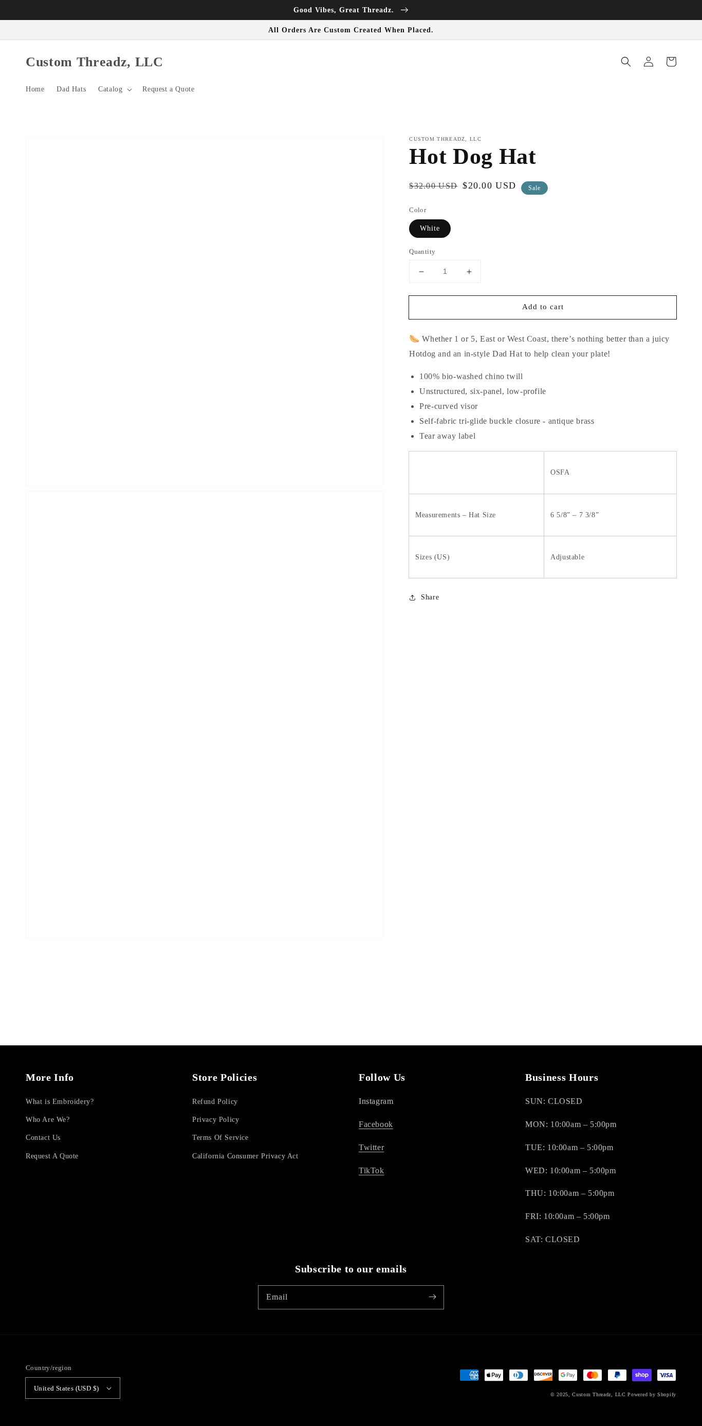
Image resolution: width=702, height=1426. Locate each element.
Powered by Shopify (651, 1394)
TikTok (371, 1170)
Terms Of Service (220, 1137)
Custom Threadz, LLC (598, 1394)
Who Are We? (48, 1119)
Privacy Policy (215, 1119)
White (430, 229)
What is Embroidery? (60, 1101)
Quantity (422, 252)
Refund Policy (215, 1101)
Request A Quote (52, 1156)
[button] (114, 89)
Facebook (376, 1124)
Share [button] (430, 597)
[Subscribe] (432, 1297)
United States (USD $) (66, 1388)
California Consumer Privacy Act (245, 1156)
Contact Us (43, 1137)
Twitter (371, 1147)
